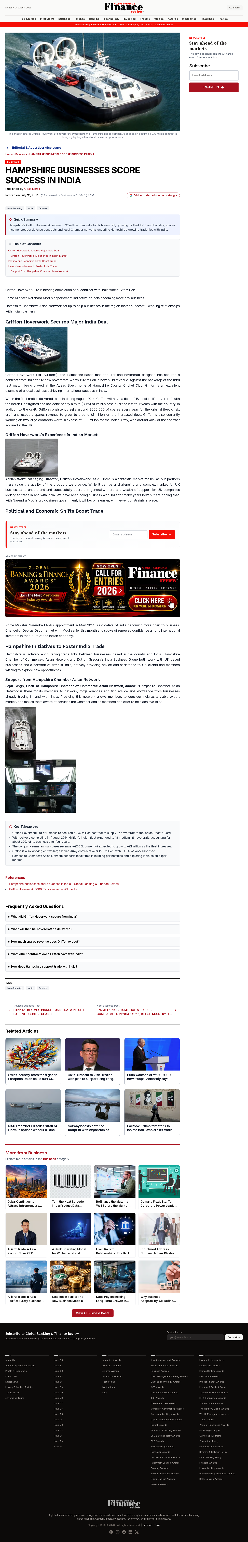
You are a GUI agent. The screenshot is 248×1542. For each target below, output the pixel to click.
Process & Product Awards (213, 1387)
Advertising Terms (14, 1398)
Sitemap (147, 1525)
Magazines (189, 19)
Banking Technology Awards (166, 1382)
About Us (10, 1360)
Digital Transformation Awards (167, 1419)
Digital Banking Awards (163, 1479)
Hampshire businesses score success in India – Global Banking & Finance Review (64, 884)
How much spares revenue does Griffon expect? (45, 941)
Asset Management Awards (165, 1360)
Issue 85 (58, 1360)
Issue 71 (58, 1436)
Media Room (108, 1387)
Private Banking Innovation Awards (217, 1473)
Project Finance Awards (211, 1382)
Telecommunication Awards (213, 1392)
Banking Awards (159, 1468)
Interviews (47, 19)
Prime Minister (16, 298)
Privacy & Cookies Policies (19, 1387)
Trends (223, 19)
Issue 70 (58, 1441)
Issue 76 (58, 1409)
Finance (80, 19)
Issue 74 (58, 1419)
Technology (111, 19)
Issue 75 (58, 1414)
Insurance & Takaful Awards (165, 1457)
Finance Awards (159, 1484)
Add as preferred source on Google (155, 195)
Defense (43, 208)
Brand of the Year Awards (164, 1365)
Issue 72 (58, 1430)
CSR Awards (157, 1398)
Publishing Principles (210, 1430)
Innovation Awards (160, 1452)
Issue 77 (58, 1403)
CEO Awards (157, 1387)
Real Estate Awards (209, 1376)
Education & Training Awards (166, 1430)
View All (58, 1446)
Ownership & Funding (210, 1436)
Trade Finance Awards (211, 1403)
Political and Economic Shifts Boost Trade (32, 261)
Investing (129, 19)
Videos (159, 19)
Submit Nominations (112, 1376)
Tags (157, 1525)
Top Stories (28, 19)
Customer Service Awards (164, 1392)
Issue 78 (58, 1398)
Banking (94, 19)
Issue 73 (58, 1425)
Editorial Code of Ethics (211, 1446)
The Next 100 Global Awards (214, 1409)
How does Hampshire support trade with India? (44, 966)
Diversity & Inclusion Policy (213, 1452)
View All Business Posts (92, 1313)
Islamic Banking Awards (211, 1371)
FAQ (104, 1392)
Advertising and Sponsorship (20, 1365)
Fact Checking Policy (210, 1457)
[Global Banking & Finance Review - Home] (124, 8)
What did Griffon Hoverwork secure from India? (44, 916)
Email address (174, 1332)
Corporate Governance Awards (167, 1409)
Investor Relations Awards (212, 1360)
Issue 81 (58, 1382)
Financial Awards (208, 1463)
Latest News (11, 1382)
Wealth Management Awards (214, 1414)
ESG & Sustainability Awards (165, 1436)
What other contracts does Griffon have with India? (47, 954)
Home (9, 154)
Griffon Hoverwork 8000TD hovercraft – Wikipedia (43, 889)
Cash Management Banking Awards (169, 1376)
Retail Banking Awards (211, 1479)
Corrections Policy (208, 1441)
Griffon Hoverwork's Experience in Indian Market (39, 255)
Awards (173, 19)
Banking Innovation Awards (165, 1473)
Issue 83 (58, 1371)
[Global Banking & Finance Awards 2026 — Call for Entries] (92, 588)
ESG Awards (157, 1441)
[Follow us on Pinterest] (111, 1532)
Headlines (207, 19)
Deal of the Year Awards (164, 1403)
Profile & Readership (16, 1371)
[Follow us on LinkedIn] (130, 1532)
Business (64, 19)
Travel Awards (207, 1419)
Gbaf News (32, 189)
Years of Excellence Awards (214, 1425)
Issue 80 (58, 1387)
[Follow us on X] (137, 1532)
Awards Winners (110, 1371)
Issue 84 (58, 1365)
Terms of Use (12, 1392)
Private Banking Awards (211, 1468)
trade (30, 208)
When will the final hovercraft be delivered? (41, 929)
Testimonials (108, 1382)
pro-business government (57, 500)
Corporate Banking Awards (165, 1414)
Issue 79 (58, 1392)
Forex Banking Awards (162, 1446)
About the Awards (111, 1360)
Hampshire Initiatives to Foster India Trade (32, 266)
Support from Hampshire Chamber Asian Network (39, 271)
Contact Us (11, 1376)
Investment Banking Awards (165, 1463)
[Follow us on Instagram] (117, 1532)
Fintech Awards (159, 1425)
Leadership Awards (209, 1365)
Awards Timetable (111, 1365)
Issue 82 (58, 1376)
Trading (145, 19)
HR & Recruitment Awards (212, 1398)
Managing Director (43, 479)
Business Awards (160, 1371)
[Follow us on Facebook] (124, 1532)
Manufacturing (14, 208)
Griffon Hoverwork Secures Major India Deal (33, 250)
